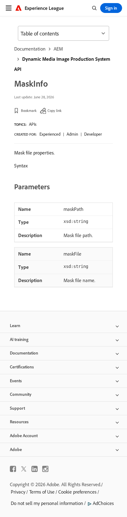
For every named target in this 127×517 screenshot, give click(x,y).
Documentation (30, 49)
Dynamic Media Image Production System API (62, 64)
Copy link (54, 110)
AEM (58, 49)
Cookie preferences (77, 492)
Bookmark (29, 110)
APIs (32, 124)
